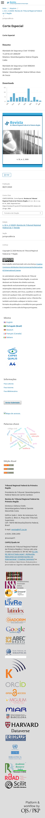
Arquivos (13, 8)
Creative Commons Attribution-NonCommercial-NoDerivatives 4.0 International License (22, 267)
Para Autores (8, 387)
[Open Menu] (2, 2)
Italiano (9, 337)
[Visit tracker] (12, 413)
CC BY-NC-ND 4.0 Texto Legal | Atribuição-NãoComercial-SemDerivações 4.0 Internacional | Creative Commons (21, 555)
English (9, 322)
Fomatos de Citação (11, 213)
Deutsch (9, 330)
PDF (7, 175)
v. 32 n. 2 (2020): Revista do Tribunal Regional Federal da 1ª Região (22, 12)
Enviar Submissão (13, 402)
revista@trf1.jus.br (19, 529)
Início (4, 8)
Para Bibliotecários (11, 391)
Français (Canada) (14, 333)
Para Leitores (9, 384)
